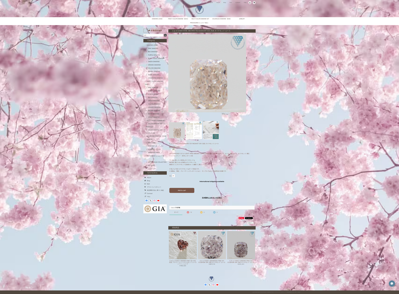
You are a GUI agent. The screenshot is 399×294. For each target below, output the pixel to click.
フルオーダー (152, 168)
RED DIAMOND (153, 51)
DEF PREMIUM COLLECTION (157, 162)
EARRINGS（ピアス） (154, 149)
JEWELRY (242, 19)
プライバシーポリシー (154, 187)
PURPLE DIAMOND (154, 55)
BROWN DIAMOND (154, 71)
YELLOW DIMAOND (154, 68)
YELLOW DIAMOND (154, 104)
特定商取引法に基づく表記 (155, 190)
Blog (224, 2)
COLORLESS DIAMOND (155, 78)
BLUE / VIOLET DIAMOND (156, 58)
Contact (238, 2)
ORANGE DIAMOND (154, 65)
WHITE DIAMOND (153, 75)
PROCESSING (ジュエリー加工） (199, 23)
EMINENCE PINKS (154, 152)
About (218, 2)
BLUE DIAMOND (153, 94)
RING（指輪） (152, 143)
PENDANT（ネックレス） (156, 146)
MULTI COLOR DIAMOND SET (200, 19)
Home (211, 2)
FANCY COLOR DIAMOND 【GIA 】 (178, 19)
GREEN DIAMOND (153, 61)
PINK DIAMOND (153, 48)
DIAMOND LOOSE (157, 19)
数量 (170, 176)
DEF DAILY (151, 165)
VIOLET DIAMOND (154, 117)
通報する (250, 223)
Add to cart (182, 190)
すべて (176, 212)
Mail (231, 2)
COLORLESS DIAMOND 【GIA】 (221, 19)
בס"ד (245, 2)
